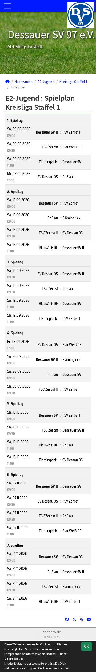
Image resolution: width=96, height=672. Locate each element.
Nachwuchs (24, 81)
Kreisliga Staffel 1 (73, 81)
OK (86, 646)
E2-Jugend (46, 81)
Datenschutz (14, 659)
